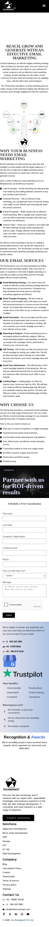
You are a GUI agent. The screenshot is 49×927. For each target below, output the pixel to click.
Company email (10, 548)
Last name (7, 525)
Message (7, 582)
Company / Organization (14, 536)
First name (7, 514)
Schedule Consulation (18, 818)
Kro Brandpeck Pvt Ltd (22, 920)
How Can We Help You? (14, 571)
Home (16, 26)
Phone (6, 559)
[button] (44, 5)
